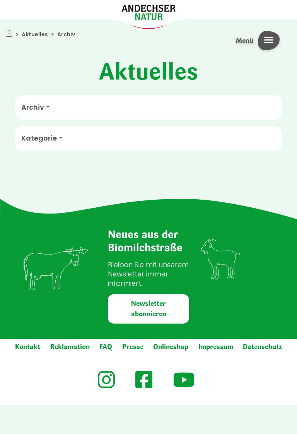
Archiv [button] (32, 107)
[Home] (148, 12)
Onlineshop (170, 346)
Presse (132, 346)
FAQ (105, 346)
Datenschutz (262, 346)
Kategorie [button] (39, 138)
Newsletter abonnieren (148, 308)
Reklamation (70, 346)
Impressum (215, 346)
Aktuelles (35, 34)
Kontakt (27, 346)
